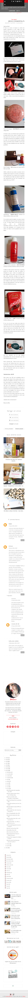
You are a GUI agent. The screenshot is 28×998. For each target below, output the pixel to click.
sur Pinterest (15, 420)
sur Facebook (14, 414)
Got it (18, 10)
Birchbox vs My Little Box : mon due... (14, 510)
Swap (8, 886)
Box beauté (14, 19)
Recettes (8, 880)
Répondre (22, 540)
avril (8, 786)
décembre (9, 772)
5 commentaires (19, 22)
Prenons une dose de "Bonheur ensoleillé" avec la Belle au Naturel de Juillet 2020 (16, 924)
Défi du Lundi (9, 864)
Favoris (8, 868)
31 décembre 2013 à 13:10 (14, 643)
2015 (7, 766)
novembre (9, 774)
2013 (7, 770)
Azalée (10, 524)
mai (7, 784)
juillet (8, 781)
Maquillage (8, 872)
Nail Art (8, 876)
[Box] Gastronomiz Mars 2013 (12, 831)
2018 (7, 761)
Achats (8, 855)
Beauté (8, 857)
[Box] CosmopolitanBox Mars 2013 (13, 813)
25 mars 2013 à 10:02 (15, 626)
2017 (7, 763)
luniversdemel (9, 996)
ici (14, 94)
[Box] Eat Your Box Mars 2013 (12, 828)
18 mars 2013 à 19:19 (13, 548)
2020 (7, 757)
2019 (7, 759)
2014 (7, 768)
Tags (7, 888)
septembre (9, 777)
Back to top (21, 991)
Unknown (11, 546)
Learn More (12, 10)
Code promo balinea (13, 641)
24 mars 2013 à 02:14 (15, 600)
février (8, 843)
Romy (24, 996)
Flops (7, 870)
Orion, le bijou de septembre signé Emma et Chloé (16, 903)
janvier (8, 845)
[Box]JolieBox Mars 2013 (11, 830)
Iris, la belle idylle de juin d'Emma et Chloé (16, 931)
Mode (8, 874)
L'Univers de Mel (15, 624)
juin (7, 783)
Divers (8, 866)
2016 (7, 765)
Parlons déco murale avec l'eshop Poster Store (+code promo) (15, 917)
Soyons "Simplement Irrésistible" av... (14, 485)
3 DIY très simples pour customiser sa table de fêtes (16, 896)
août (8, 779)
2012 (7, 847)
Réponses (9, 595)
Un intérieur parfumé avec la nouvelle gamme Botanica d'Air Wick (16, 910)
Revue (8, 882)
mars (8, 788)
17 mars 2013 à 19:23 (13, 526)
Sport (7, 884)
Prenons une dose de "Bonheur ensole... (14, 460)
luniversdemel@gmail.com (13, 719)
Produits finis (9, 878)
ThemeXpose (6, 991)
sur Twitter (15, 417)
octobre (8, 775)
